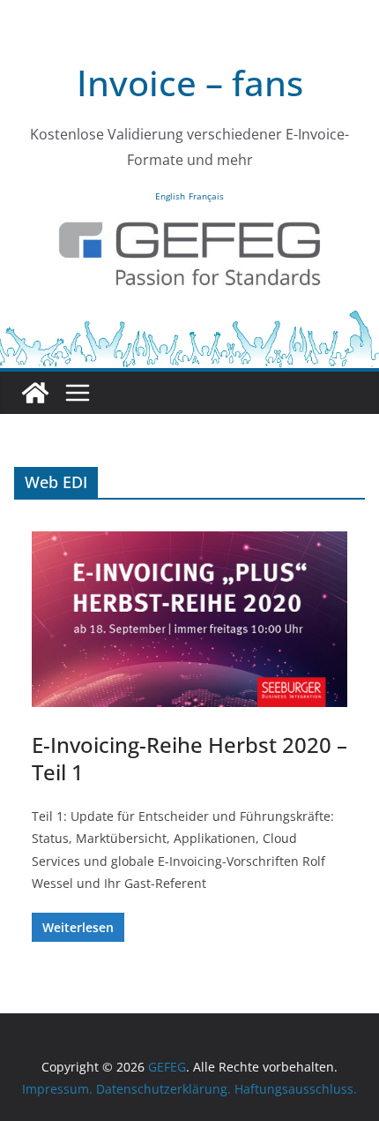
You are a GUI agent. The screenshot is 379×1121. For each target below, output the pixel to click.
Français (206, 196)
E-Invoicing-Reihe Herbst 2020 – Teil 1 (189, 758)
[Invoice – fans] (189, 320)
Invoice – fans (190, 82)
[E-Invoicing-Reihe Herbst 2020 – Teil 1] (189, 619)
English (170, 196)
